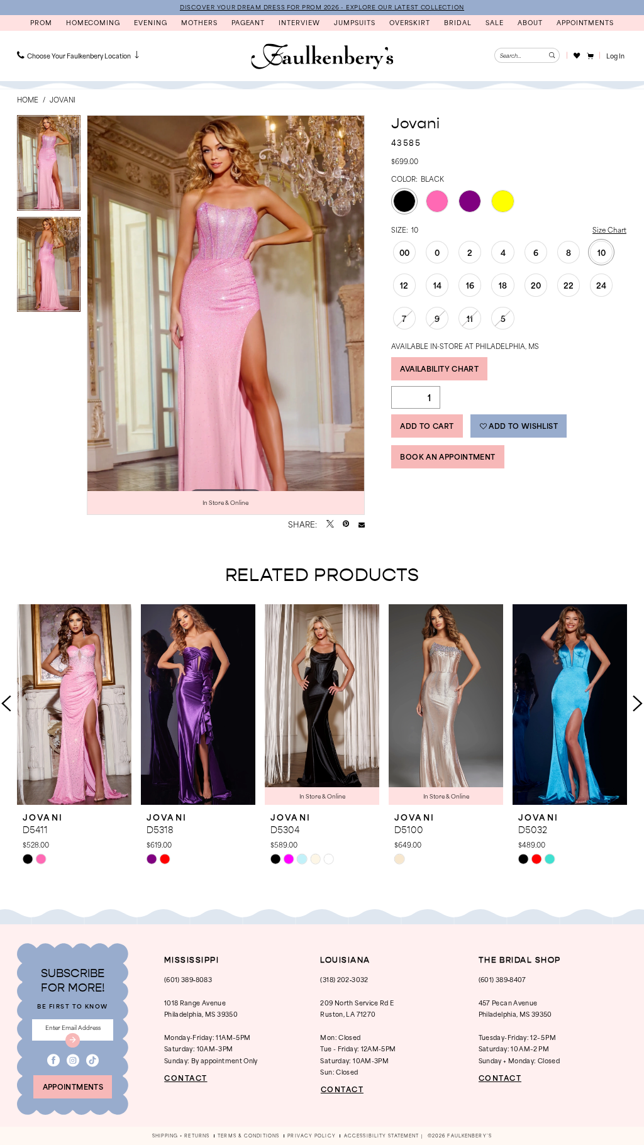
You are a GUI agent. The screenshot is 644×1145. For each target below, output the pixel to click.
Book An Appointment (447, 456)
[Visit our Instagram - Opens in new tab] (73, 1060)
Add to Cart (426, 425)
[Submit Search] (552, 55)
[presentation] (74, 704)
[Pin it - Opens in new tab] (346, 524)
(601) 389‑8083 (188, 979)
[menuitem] (79, 55)
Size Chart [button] (609, 229)
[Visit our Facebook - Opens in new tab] (53, 1060)
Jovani (62, 99)
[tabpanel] (48, 166)
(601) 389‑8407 (502, 979)
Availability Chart (439, 368)
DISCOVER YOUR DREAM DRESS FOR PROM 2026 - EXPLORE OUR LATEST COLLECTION (322, 7)
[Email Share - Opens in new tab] (361, 524)
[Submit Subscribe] (72, 1040)
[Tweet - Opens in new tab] (330, 524)
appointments (73, 1086)
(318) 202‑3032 (344, 979)
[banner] (322, 56)
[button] (589, 55)
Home (27, 99)
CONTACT (185, 1078)
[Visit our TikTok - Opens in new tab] (92, 1060)
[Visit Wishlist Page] (576, 55)
